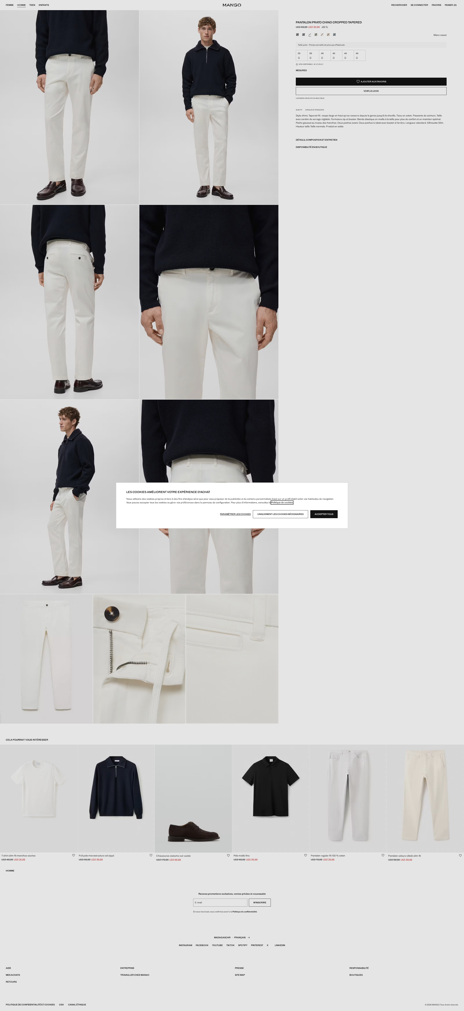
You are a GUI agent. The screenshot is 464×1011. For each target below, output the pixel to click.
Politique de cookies (282, 502)
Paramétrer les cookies (235, 514)
